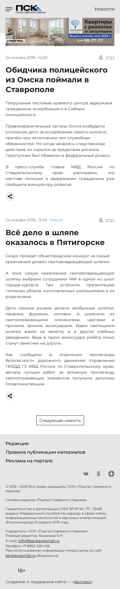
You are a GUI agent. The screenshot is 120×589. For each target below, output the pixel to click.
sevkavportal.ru (20, 555)
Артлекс (82, 581)
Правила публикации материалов (45, 452)
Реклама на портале (29, 460)
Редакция (17, 443)
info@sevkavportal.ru (38, 540)
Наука (56, 220)
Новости (104, 9)
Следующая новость (60, 420)
